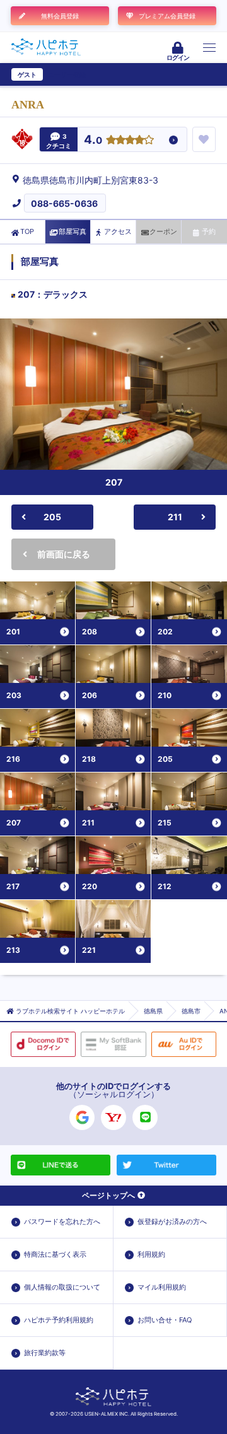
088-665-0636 (64, 203)
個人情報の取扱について (62, 1287)
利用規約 (151, 1254)
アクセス (118, 231)
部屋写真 (72, 231)
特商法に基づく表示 (55, 1254)
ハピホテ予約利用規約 (58, 1319)
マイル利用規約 (161, 1287)
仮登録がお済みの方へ (172, 1221)
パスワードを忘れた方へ (62, 1221)
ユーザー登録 (67, 74)
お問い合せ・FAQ (164, 1319)
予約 (209, 231)
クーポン (163, 231)
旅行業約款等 (45, 1352)
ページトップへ (108, 1195)
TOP (27, 231)
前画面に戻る (63, 554)
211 (175, 516)
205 (52, 516)
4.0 (93, 140)
